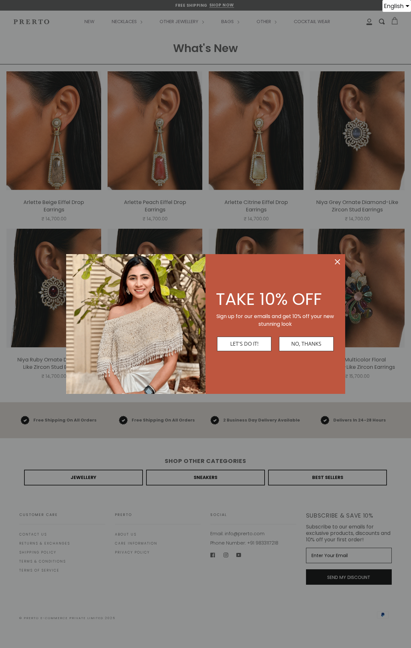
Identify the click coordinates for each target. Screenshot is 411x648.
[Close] (337, 262)
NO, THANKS (306, 343)
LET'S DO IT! (244, 343)
